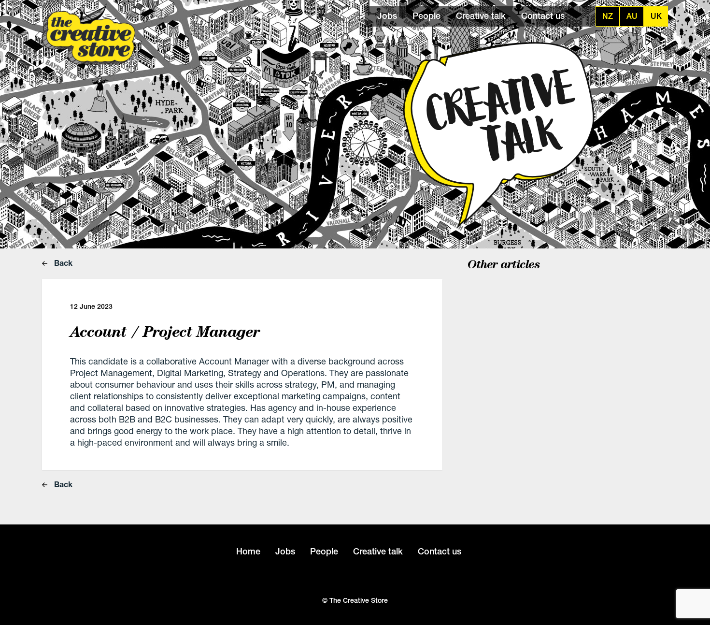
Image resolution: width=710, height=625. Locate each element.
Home (248, 551)
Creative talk (481, 16)
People (426, 16)
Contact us (543, 16)
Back (62, 262)
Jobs (387, 16)
